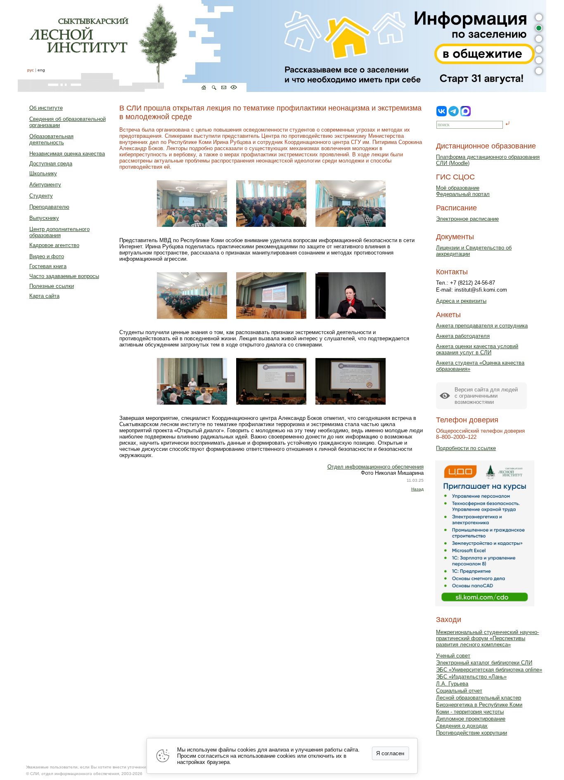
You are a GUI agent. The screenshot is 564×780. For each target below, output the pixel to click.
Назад (417, 489)
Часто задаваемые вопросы (64, 276)
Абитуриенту (45, 184)
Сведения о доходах (462, 726)
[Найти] (508, 124)
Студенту (41, 196)
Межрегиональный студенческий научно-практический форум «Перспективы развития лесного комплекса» (487, 638)
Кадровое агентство (54, 245)
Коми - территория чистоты (470, 712)
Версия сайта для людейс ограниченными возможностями (486, 395)
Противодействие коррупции (471, 733)
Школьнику (43, 173)
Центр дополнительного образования (59, 232)
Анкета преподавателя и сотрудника (482, 326)
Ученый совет (453, 656)
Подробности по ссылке (466, 448)
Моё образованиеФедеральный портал (463, 191)
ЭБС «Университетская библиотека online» (489, 670)
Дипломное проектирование (470, 719)
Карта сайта (44, 296)
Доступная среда (50, 163)
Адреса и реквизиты (461, 301)
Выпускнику (44, 218)
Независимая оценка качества (67, 154)
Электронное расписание (467, 219)
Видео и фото (46, 256)
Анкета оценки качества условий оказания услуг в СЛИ (477, 349)
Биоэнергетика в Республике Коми (479, 705)
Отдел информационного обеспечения (375, 467)
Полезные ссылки (51, 286)
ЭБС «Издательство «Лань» (471, 677)
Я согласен (390, 753)
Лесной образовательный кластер (478, 698)
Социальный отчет (459, 691)
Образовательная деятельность (51, 139)
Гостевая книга (47, 266)
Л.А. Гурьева (452, 684)
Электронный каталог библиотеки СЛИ (484, 663)
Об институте (46, 108)
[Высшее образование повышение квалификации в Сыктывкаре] (132, 46)
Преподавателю (49, 207)
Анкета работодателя (463, 336)
